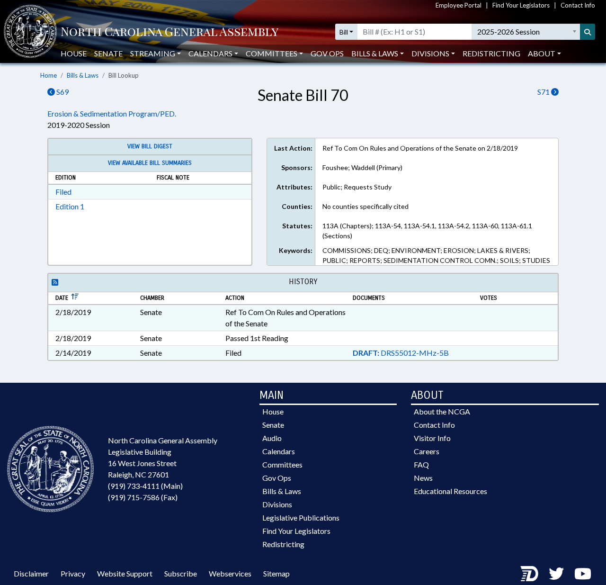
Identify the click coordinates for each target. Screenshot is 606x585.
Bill (343, 32)
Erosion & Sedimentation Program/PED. (111, 113)
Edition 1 (69, 206)
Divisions (277, 504)
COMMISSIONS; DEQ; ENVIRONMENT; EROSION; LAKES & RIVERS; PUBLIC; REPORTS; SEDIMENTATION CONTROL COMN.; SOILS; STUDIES (436, 255)
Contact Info (578, 5)
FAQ (421, 464)
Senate (108, 53)
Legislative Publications (300, 517)
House (74, 53)
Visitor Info (432, 437)
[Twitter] (556, 573)
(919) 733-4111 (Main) (145, 485)
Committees (282, 464)
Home (48, 75)
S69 (62, 91)
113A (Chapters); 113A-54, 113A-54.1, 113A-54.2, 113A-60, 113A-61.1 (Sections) (427, 231)
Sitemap (276, 573)
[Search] (587, 32)
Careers (426, 451)
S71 (544, 91)
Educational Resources (450, 490)
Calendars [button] (210, 53)
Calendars (278, 451)
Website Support (124, 573)
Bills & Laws (82, 75)
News (423, 477)
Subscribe (180, 573)
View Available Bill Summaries (150, 163)
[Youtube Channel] (582, 573)
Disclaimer (31, 573)
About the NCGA (442, 411)
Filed (63, 191)
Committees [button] (271, 53)
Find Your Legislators (521, 5)
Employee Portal (458, 5)
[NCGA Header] (169, 32)
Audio (272, 437)
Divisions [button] (430, 53)
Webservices (230, 573)
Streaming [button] (152, 53)
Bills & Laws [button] (374, 53)
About (541, 53)
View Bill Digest (149, 146)
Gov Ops (327, 53)
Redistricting (491, 53)
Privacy (73, 573)
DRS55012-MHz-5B (401, 352)
